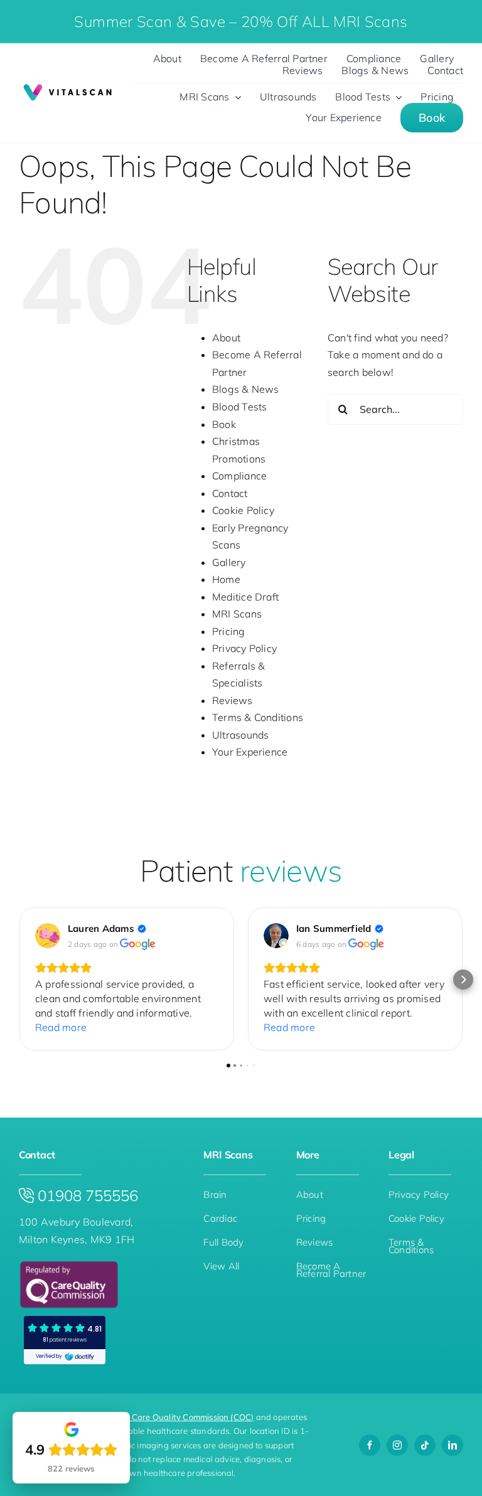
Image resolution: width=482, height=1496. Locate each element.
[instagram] (397, 1445)
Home (226, 579)
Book (224, 424)
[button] (19, 980)
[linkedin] (452, 1445)
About (226, 337)
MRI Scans (237, 613)
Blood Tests (239, 406)
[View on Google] (47, 935)
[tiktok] (425, 1445)
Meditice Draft (245, 596)
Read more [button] (61, 1027)
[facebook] (369, 1445)
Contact (230, 493)
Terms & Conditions (257, 717)
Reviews (232, 700)
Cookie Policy (243, 510)
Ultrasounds (240, 735)
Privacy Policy (244, 648)
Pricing (228, 631)
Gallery (229, 562)
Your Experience (250, 751)
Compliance (239, 475)
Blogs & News (245, 389)
